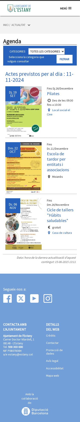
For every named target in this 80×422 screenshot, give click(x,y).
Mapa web (52, 375)
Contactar (52, 343)
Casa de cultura (62, 233)
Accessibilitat (54, 368)
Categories (17, 51)
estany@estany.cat (20, 354)
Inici (6, 25)
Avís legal (52, 361)
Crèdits (50, 335)
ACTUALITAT (18, 25)
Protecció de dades (54, 352)
